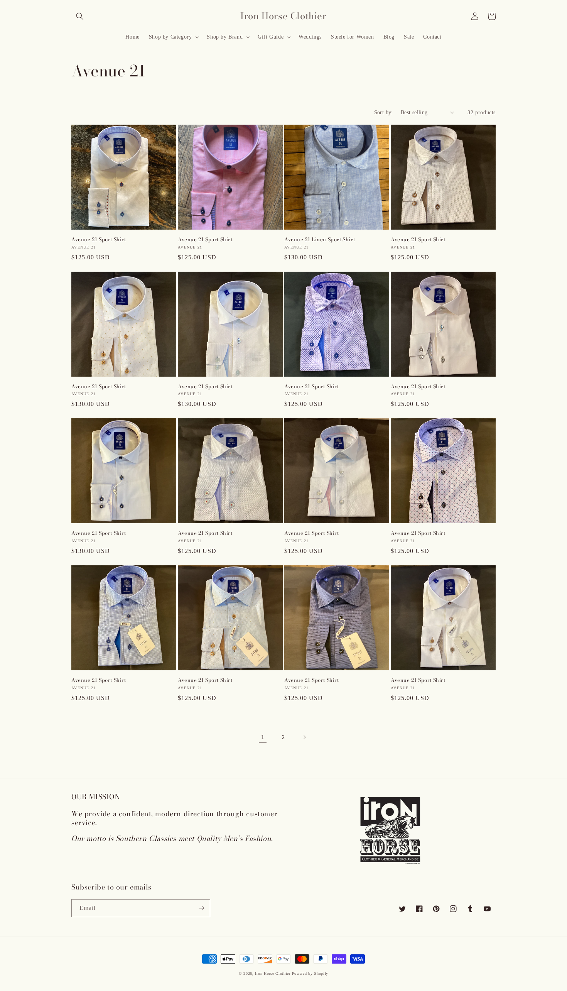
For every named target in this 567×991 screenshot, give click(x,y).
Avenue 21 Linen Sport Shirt (319, 239)
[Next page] (304, 737)
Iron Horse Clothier (272, 973)
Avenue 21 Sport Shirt (98, 239)
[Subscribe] (201, 908)
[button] (79, 16)
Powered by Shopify (310, 973)
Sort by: (383, 112)
